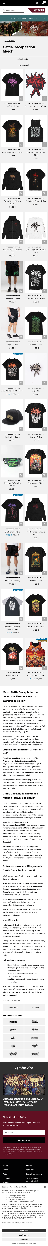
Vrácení (6, 1182)
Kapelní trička (12, 965)
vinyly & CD (15, 992)
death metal (32, 712)
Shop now (33, 18)
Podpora (6, 1170)
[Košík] (43, 3)
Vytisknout (30, 1170)
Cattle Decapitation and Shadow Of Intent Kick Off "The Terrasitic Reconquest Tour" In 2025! (23, 1101)
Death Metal (13, 1007)
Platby (5, 1174)
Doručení (6, 1178)
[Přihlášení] (37, 3)
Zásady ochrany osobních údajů (32, 1179)
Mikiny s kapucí (13, 968)
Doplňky (10, 979)
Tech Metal (35, 1007)
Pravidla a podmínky (34, 1174)
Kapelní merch (10, 41)
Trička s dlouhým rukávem (17, 973)
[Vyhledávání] (19, 10)
